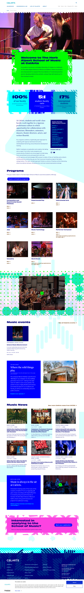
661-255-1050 (65, 571)
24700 (15, 458)
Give (66, 6)
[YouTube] (54, 152)
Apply (76, 6)
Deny (74, 586)
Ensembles (55, 142)
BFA (8, 206)
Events (54, 125)
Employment (10, 572)
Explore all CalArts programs (18, 179)
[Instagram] (51, 152)
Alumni (54, 131)
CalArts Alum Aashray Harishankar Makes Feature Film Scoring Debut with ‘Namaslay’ (17, 430)
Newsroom (10, 570)
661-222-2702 (65, 574)
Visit (59, 6)
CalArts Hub (10, 575)
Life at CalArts (35, 6)
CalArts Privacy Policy (49, 570)
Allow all (74, 582)
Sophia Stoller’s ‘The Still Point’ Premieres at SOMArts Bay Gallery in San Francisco (66, 462)
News (62, 6)
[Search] (76, 3)
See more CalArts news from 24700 (61, 405)
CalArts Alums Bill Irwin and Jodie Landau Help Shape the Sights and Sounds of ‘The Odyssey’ (66, 430)
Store (26, 578)
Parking (45, 564)
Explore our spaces (17, 393)
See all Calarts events (67, 323)
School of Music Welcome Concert (17, 344)
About (45, 6)
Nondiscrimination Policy (14, 578)
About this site (47, 567)
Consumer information (31, 564)
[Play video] (42, 293)
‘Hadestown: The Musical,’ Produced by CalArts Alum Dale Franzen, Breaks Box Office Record (41, 430)
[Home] (11, 3)
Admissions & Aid (22, 6)
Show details (17, 590)
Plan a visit (28, 572)
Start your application (63, 525)
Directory (9, 564)
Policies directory (30, 570)
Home (8, 10)
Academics (10, 6)
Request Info (70, 6)
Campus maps (29, 575)
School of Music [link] (13, 10)
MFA (8, 208)
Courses (54, 134)
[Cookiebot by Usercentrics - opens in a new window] (7, 591)
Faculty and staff (57, 129)
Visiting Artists (56, 132)
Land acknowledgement (31, 567)
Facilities (55, 136)
